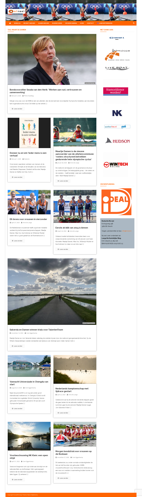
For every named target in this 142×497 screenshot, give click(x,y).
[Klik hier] (115, 164)
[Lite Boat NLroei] (117, 68)
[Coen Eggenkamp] (52, 291)
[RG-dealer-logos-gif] (117, 113)
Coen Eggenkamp (31, 333)
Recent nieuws (29, 23)
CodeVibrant (41, 495)
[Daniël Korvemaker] (74, 132)
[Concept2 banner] (117, 38)
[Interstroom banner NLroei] (117, 55)
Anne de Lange (74, 163)
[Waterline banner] (117, 126)
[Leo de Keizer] (52, 59)
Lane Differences (105, 23)
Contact (90, 23)
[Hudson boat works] (117, 140)
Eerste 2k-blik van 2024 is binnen (72, 227)
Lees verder (18, 109)
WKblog (17, 23)
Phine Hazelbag (29, 96)
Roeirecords (57, 23)
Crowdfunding (71, 23)
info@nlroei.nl (126, 231)
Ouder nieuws (43, 23)
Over (82, 23)
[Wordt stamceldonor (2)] (115, 91)
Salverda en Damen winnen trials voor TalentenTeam (36, 329)
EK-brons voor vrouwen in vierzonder (28, 219)
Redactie (26, 159)
